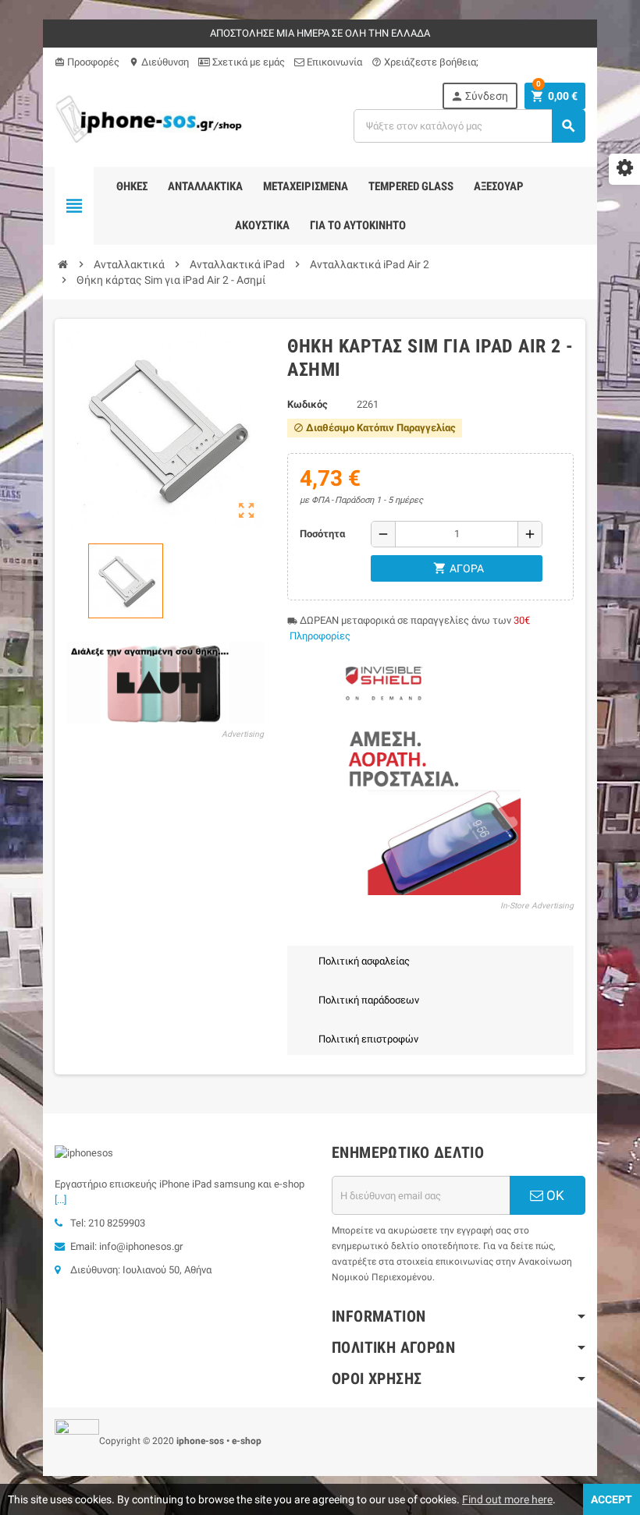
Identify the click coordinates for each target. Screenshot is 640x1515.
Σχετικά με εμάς (247, 62)
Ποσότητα (322, 534)
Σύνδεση (479, 96)
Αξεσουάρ (499, 186)
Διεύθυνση (159, 62)
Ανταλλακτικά (205, 186)
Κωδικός (307, 404)
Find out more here (507, 1499)
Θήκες (132, 186)
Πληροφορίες (320, 636)
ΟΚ (553, 1195)
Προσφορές (87, 62)
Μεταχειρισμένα (305, 186)
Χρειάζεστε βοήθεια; (425, 62)
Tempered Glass (410, 186)
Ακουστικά (262, 225)
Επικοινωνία (333, 62)
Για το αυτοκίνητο (358, 225)
